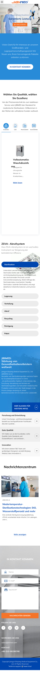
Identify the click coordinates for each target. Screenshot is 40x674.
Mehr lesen (15, 221)
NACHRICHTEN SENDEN (20, 615)
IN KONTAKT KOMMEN (20, 67)
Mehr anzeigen (20, 534)
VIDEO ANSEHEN (21, 24)
